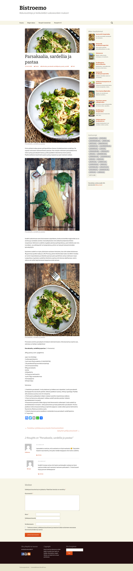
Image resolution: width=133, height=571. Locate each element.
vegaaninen (105, 156)
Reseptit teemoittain (45, 23)
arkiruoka (44, 66)
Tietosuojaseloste (24, 567)
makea (103, 164)
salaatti (93, 138)
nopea (92, 172)
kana (92, 159)
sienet (106, 140)
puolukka (93, 169)
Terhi (73, 66)
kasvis (100, 159)
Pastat (37, 66)
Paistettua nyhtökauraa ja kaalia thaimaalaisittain (44, 428)
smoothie (103, 143)
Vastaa (39, 455)
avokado (93, 145)
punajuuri (94, 151)
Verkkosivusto (29, 524)
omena (101, 172)
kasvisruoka (95, 140)
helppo (93, 161)
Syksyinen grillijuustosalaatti (68, 431)
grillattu (104, 166)
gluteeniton (105, 145)
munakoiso (104, 169)
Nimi (27, 514)
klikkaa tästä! (98, 185)
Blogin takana (31, 23)
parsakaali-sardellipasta (54, 66)
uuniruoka (94, 164)
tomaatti (102, 161)
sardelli (67, 66)
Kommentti (29, 493)
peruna (105, 151)
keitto (93, 143)
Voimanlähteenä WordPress (38, 567)
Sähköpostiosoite (30, 519)
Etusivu (21, 23)
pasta (62, 66)
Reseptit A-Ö (58, 23)
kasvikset (102, 153)
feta (92, 153)
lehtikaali (94, 166)
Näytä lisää (92, 175)
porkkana (94, 156)
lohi (102, 148)
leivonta (93, 148)
